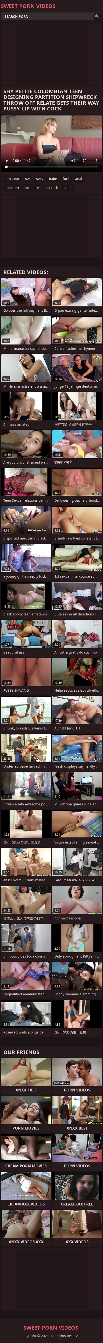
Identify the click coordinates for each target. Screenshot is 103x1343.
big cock (51, 187)
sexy (39, 178)
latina (68, 187)
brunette (32, 187)
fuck (66, 178)
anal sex (12, 187)
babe (53, 178)
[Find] (97, 16)
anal (78, 178)
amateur (12, 178)
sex (27, 178)
